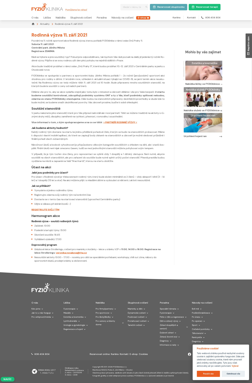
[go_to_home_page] (50, 287)
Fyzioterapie (69, 308)
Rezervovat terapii (207, 6)
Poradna (102, 17)
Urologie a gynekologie (74, 325)
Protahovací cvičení (137, 321)
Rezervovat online (100, 354)
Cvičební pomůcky (201, 329)
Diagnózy (164, 340)
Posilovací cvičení (136, 317)
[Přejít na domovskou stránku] (47, 6)
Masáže (67, 313)
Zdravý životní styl (168, 336)
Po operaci (197, 321)
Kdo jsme (36, 308)
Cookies (143, 354)
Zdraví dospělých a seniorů (169, 327)
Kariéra (176, 17)
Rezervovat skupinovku (170, 6)
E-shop (142, 17)
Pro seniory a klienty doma (105, 323)
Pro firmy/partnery (104, 308)
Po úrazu (196, 317)
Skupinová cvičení (81, 17)
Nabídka (60, 17)
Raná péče (197, 337)
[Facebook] (189, 354)
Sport (194, 325)
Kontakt (191, 17)
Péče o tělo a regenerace (172, 317)
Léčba (47, 17)
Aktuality (45, 23)
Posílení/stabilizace (201, 313)
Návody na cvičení (122, 17)
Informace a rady (168, 345)
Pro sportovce (102, 313)
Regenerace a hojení (73, 329)
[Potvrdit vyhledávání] (146, 7)
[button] (42, 309)
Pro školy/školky (103, 317)
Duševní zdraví (167, 332)
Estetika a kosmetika (73, 317)
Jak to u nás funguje (41, 313)
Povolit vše (208, 374)
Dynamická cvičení (137, 313)
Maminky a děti (135, 308)
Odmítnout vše (233, 374)
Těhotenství (197, 333)
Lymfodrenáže (70, 321)
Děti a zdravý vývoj (169, 321)
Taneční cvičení (135, 325)
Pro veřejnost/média (41, 317)
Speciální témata (168, 308)
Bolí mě (195, 308)
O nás (35, 17)
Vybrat (235, 366)
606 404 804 (212, 17)
